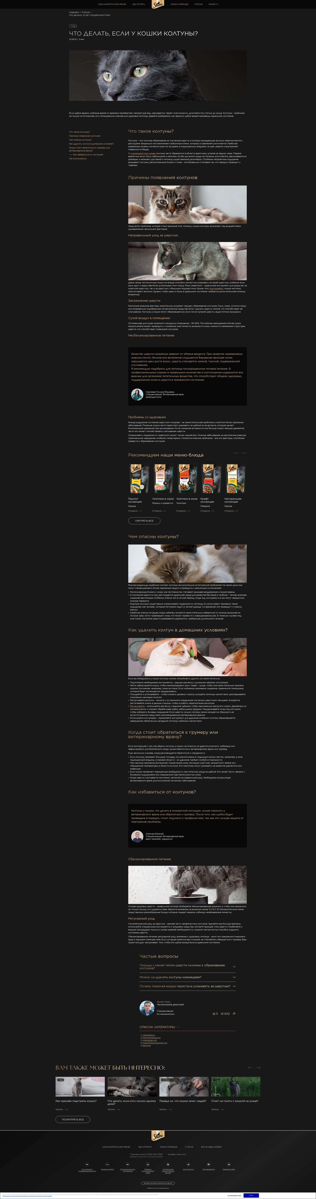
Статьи (198, 4)
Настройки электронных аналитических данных (158, 1183)
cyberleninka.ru (148, 1035)
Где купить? (145, 1147)
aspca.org (146, 1046)
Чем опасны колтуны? (80, 140)
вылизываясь (216, 288)
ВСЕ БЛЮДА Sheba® (211, 1147)
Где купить (138, 4)
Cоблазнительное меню (112, 4)
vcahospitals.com (149, 1040)
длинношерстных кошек (143, 153)
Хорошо (251, 1195)
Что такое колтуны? (79, 132)
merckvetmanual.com (151, 1038)
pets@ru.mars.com (177, 1154)
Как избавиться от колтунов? (88, 154)
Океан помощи (179, 4)
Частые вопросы (77, 158)
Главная (74, 12)
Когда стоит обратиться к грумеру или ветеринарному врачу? (89, 149)
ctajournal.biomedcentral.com (154, 1043)
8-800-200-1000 (154, 1154)
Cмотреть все (144, 520)
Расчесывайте (137, 706)
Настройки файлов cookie (234, 1195)
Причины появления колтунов (84, 136)
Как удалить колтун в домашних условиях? (91, 144)
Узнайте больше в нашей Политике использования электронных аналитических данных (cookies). (27, 1196)
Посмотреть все (73, 1119)
